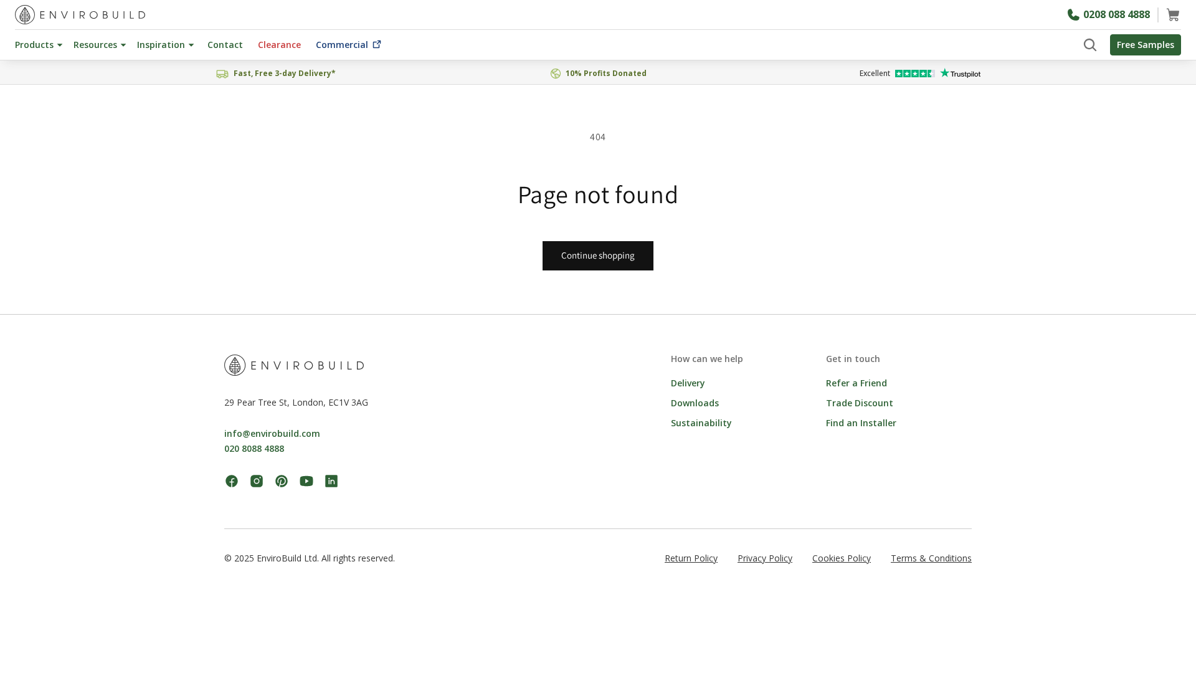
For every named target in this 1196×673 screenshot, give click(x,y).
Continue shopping (598, 255)
